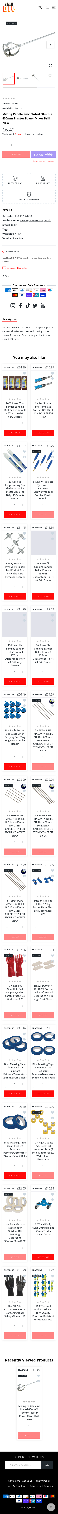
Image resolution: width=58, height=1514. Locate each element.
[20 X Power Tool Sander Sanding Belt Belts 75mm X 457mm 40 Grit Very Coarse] (14, 382)
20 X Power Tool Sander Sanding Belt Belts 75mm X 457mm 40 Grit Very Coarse (15, 410)
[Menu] (54, 7)
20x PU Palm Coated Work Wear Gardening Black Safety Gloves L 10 (15, 1311)
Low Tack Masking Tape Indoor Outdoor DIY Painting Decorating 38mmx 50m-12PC (14, 1233)
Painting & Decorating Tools (35, 220)
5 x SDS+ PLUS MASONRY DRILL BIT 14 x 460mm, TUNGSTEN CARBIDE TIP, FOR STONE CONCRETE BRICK (15, 825)
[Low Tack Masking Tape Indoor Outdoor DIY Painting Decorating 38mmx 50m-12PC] (14, 1203)
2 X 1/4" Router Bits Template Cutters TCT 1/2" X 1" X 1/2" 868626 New (43, 410)
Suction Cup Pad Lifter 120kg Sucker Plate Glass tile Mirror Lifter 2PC (43, 907)
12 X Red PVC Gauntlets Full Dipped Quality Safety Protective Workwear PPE (15, 992)
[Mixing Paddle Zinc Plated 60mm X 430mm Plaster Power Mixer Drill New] (29, 1385)
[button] (50, 45)
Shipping (19, 134)
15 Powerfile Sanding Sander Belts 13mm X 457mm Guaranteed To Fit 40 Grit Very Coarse (15, 655)
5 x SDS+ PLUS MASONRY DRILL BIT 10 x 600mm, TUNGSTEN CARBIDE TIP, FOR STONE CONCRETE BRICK (43, 740)
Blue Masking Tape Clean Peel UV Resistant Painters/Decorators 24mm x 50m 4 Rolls (43, 1071)
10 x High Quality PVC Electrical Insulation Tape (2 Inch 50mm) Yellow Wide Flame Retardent (43, 1151)
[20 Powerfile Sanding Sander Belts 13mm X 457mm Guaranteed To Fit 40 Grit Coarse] (43, 543)
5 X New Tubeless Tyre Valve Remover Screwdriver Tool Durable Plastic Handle (43, 490)
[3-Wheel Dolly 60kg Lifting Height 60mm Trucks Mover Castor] (43, 1203)
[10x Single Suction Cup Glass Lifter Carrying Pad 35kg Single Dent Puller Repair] (14, 709)
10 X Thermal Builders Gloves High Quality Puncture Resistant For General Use (43, 1312)
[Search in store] (47, 7)
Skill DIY (33, 1507)
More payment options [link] (43, 161)
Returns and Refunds (41, 1486)
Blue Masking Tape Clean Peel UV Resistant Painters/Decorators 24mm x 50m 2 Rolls (15, 1149)
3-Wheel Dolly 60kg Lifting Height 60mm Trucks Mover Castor (43, 1229)
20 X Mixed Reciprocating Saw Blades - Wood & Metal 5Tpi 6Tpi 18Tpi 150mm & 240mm (15, 490)
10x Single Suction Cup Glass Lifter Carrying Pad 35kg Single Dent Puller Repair (15, 737)
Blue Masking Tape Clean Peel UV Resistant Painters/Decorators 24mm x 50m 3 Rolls (15, 1071)
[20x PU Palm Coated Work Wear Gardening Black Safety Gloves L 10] (14, 1285)
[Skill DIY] (8, 7)
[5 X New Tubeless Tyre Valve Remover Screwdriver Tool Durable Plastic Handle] (43, 461)
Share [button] (8, 276)
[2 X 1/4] (43, 382)
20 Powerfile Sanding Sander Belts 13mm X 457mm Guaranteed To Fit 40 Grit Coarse (43, 572)
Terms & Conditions (16, 1486)
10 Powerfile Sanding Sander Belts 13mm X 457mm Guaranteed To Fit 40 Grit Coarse (43, 654)
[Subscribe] (47, 1465)
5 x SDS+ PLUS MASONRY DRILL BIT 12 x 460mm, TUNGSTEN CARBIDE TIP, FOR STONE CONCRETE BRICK (15, 910)
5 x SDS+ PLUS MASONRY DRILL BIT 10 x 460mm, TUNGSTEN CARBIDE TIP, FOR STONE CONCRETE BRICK (43, 825)
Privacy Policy (42, 1480)
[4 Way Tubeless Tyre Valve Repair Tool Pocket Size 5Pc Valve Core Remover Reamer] (14, 543)
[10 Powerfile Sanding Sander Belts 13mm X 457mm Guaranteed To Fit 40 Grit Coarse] (43, 624)
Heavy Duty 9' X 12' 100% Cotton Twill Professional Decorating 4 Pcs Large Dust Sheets (43, 992)
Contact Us (14, 1480)
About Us (27, 1480)
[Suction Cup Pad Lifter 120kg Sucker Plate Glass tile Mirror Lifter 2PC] (43, 880)
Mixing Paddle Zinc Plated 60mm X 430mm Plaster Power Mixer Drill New (29, 1412)
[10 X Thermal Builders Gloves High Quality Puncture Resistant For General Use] (43, 1285)
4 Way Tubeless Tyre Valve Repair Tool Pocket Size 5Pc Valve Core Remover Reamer (15, 570)
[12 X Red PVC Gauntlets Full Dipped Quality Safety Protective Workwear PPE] (14, 965)
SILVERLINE (9, 367)
